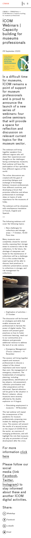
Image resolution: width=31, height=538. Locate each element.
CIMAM (6, 4)
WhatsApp (11, 513)
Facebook (10, 476)
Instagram (10, 484)
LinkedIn (10, 526)
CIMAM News (14, 11)
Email (9, 532)
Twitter (8, 480)
